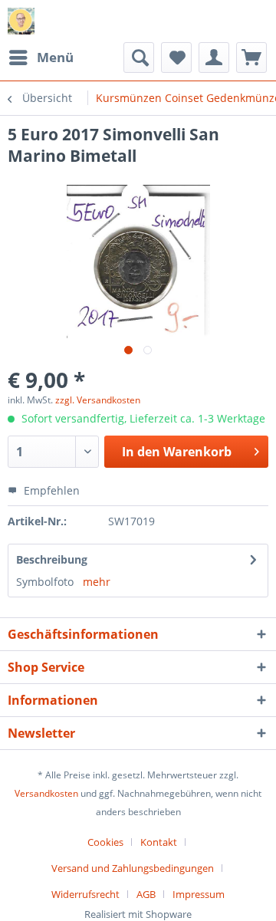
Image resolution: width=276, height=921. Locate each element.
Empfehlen (50, 490)
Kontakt (158, 842)
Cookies (105, 842)
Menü (55, 57)
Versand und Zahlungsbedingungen (132, 868)
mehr (96, 581)
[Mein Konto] (214, 57)
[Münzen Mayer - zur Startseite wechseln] (21, 21)
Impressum (198, 894)
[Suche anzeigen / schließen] (138, 57)
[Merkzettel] (176, 57)
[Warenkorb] (251, 57)
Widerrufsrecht (85, 894)
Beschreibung (51, 559)
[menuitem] (40, 57)
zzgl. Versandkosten (97, 399)
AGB (146, 894)
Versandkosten (46, 793)
